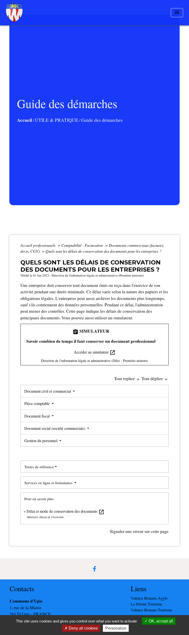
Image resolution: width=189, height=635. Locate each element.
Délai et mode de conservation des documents (65, 511)
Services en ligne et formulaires (48, 482)
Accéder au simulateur (94, 352)
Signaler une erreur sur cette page (139, 531)
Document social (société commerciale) (55, 428)
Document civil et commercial (48, 391)
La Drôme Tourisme (146, 603)
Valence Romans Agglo (149, 598)
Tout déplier (155, 378)
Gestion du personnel (41, 440)
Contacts (22, 588)
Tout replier (127, 378)
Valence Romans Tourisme (151, 609)
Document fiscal (37, 415)
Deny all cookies (83, 628)
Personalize (115, 628)
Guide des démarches (102, 120)
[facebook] (94, 568)
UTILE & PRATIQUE (56, 120)
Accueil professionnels (38, 245)
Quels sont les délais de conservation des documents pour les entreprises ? (103, 251)
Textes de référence (39, 466)
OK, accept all (160, 621)
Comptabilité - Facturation (82, 245)
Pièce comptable (37, 403)
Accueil (24, 120)
